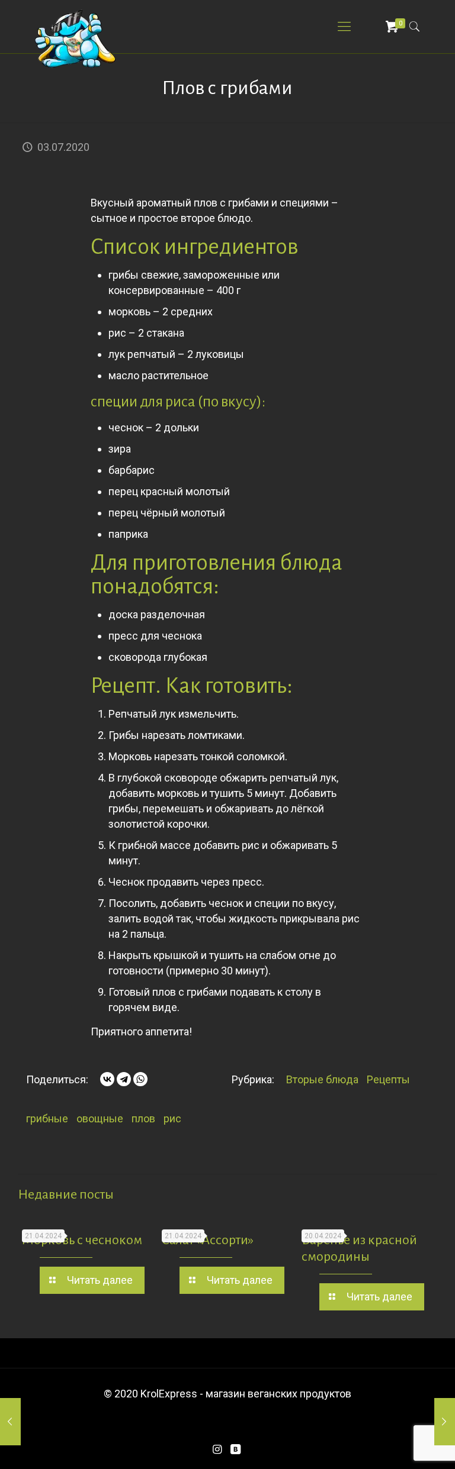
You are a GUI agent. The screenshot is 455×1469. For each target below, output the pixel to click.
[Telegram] (124, 1079)
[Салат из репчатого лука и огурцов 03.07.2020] (10, 1421)
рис (172, 1118)
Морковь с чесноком (82, 1240)
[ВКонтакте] (107, 1079)
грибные (47, 1118)
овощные (99, 1118)
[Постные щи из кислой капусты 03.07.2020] (444, 1421)
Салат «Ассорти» (208, 1240)
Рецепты (388, 1079)
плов (143, 1118)
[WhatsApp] (140, 1079)
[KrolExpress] (76, 38)
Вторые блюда (322, 1079)
